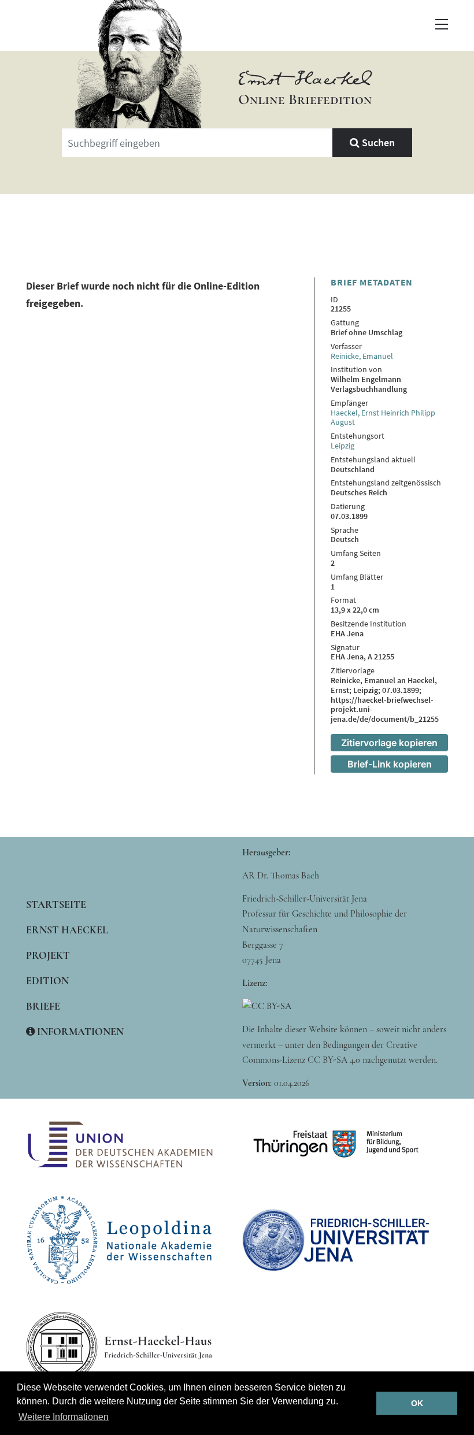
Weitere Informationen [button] (63, 1417)
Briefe (43, 1006)
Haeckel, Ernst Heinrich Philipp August (383, 417)
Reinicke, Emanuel (362, 356)
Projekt (48, 955)
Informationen (79, 1031)
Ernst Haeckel (67, 930)
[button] (441, 24)
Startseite (56, 904)
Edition (47, 980)
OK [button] (417, 1403)
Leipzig (342, 445)
